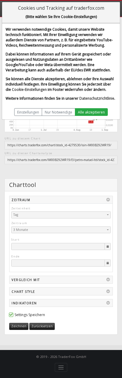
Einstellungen (28, 112)
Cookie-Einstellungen (29, 89)
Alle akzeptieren (91, 112)
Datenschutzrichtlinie (96, 98)
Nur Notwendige (58, 112)
